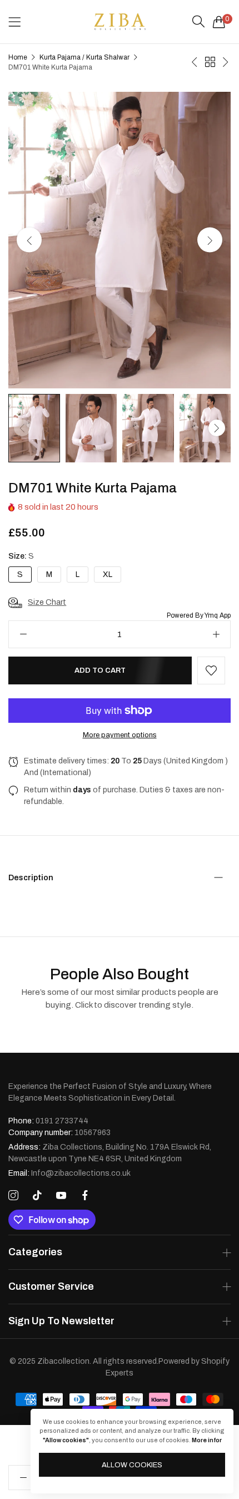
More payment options (120, 735)
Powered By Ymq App (199, 615)
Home (17, 57)
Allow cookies (132, 1465)
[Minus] (23, 634)
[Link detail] (13, 1195)
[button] (209, 240)
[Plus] (216, 634)
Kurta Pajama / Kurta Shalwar (84, 57)
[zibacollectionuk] (119, 21)
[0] (219, 22)
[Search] (198, 21)
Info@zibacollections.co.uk (69, 1173)
